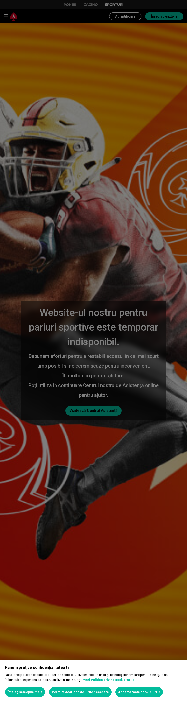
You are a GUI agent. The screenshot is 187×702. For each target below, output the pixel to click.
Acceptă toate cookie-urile (139, 692)
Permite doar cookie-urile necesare (80, 692)
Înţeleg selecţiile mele (25, 692)
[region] (93, 681)
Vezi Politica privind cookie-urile (108, 680)
